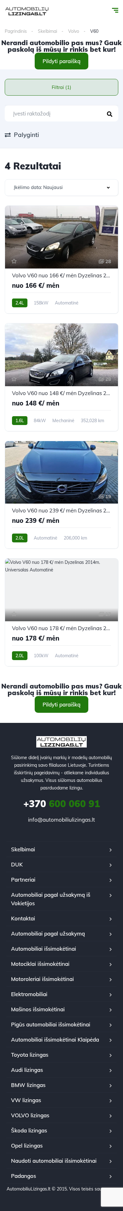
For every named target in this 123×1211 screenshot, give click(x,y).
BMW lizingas (28, 1085)
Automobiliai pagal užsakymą (48, 933)
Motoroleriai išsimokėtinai (42, 979)
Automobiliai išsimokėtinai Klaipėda (55, 1039)
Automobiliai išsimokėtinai (43, 948)
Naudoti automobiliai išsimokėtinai (54, 1160)
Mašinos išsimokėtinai (38, 1009)
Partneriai (23, 879)
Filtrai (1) (61, 87)
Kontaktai (23, 918)
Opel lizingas (27, 1145)
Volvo (73, 31)
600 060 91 (61, 804)
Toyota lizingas (29, 1054)
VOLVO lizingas (30, 1115)
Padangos (23, 1176)
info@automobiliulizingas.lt (61, 819)
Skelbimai (47, 31)
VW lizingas (26, 1100)
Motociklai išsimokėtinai (40, 963)
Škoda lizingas (29, 1130)
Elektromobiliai (29, 994)
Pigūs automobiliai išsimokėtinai (50, 1024)
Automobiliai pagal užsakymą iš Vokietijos (50, 899)
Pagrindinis (16, 31)
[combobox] (61, 187)
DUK (17, 864)
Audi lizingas (27, 1069)
